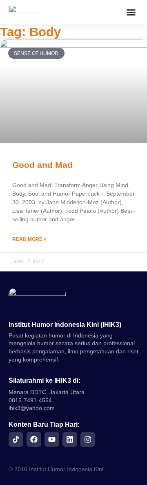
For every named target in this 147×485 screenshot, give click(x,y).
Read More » (29, 239)
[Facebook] (34, 439)
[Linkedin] (69, 439)
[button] (131, 12)
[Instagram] (87, 439)
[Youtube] (52, 439)
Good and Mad (42, 165)
